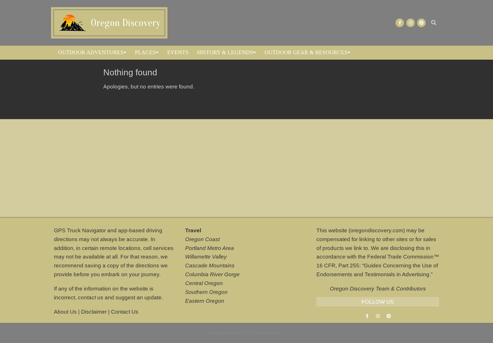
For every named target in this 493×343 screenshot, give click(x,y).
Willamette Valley (206, 257)
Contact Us (124, 312)
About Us (65, 312)
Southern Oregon (206, 292)
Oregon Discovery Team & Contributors (378, 289)
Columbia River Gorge (212, 274)
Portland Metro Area (209, 248)
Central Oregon (204, 283)
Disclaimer (94, 312)
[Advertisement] (246, 168)
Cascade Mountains (210, 266)
